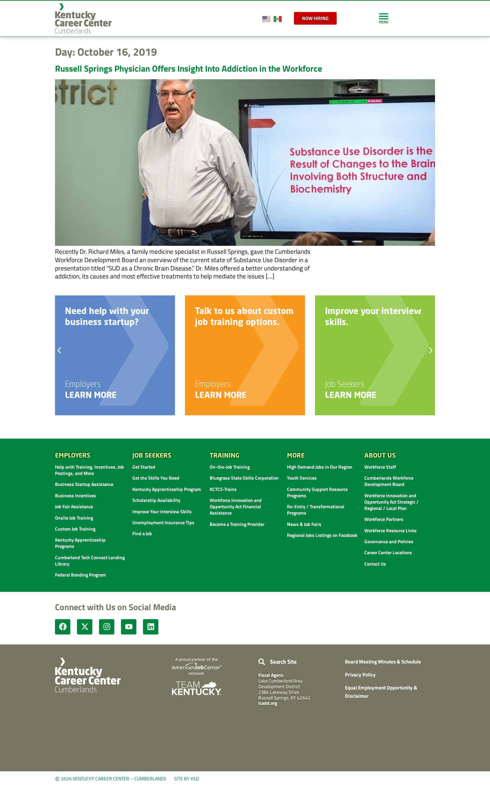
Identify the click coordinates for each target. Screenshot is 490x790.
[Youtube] (128, 626)
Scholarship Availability (156, 500)
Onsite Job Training (74, 517)
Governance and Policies (388, 541)
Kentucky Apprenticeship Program (166, 489)
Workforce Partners (383, 519)
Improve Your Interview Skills (162, 511)
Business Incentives (75, 495)
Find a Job (142, 533)
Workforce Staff (380, 466)
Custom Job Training (75, 528)
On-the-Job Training (230, 466)
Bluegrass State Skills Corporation (244, 477)
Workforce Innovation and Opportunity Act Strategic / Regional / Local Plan (391, 502)
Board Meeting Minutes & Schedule (383, 661)
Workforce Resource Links (390, 530)
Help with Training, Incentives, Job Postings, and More (89, 470)
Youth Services (302, 477)
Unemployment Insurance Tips (163, 522)
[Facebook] (62, 626)
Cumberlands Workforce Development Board (388, 481)
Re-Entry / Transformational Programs (315, 509)
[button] (59, 350)
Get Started (143, 466)
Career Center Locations (388, 552)
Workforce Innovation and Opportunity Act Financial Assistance (236, 506)
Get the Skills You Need (155, 477)
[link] (383, 18)
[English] (266, 18)
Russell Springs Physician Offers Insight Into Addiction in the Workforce (188, 68)
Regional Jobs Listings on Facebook (322, 535)
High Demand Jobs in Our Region (319, 466)
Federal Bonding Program (80, 574)
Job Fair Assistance (74, 506)
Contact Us (375, 563)
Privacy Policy (360, 674)
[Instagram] (106, 626)
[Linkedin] (150, 626)
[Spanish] (278, 18)
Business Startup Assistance (84, 484)
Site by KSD (186, 778)
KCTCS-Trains (223, 489)
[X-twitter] (84, 626)
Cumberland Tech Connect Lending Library (90, 560)
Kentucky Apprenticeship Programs (80, 543)
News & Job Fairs (304, 524)
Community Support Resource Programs (317, 492)
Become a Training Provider (237, 524)
